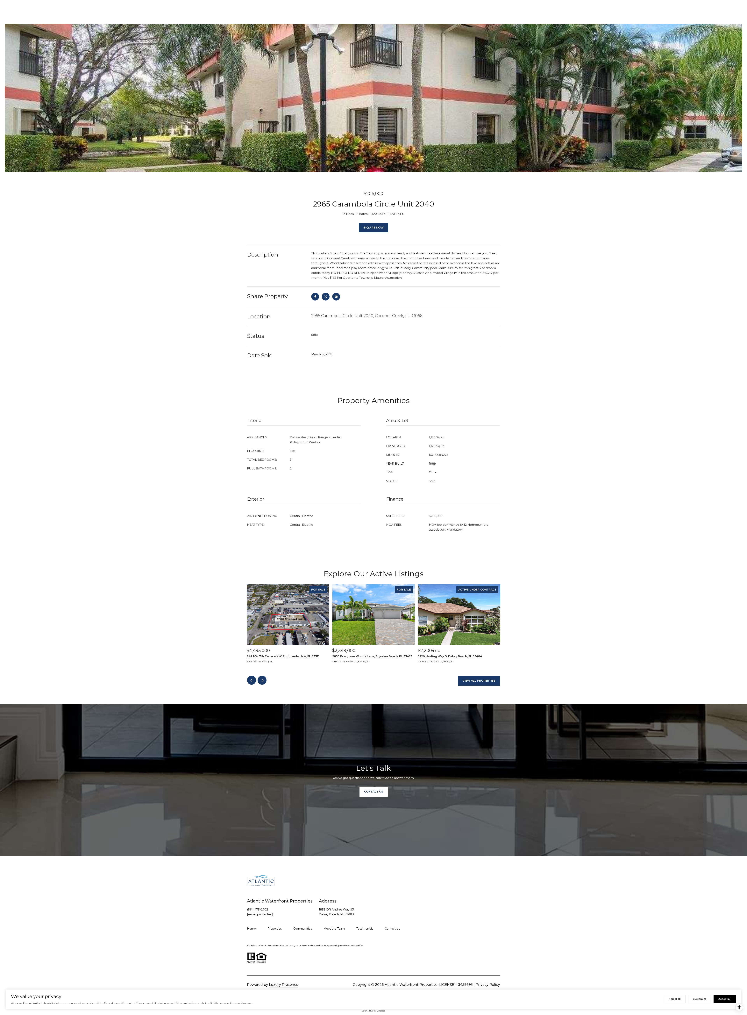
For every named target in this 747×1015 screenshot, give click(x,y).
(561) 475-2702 (257, 909)
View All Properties (479, 680)
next (262, 680)
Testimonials (364, 928)
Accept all (724, 998)
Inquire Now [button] (373, 227)
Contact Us (392, 928)
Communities (302, 928)
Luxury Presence (283, 984)
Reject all (675, 998)
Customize (699, 998)
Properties (274, 928)
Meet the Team (334, 928)
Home (251, 928)
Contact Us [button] (373, 791)
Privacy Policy (488, 984)
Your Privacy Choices (373, 1010)
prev (251, 680)
